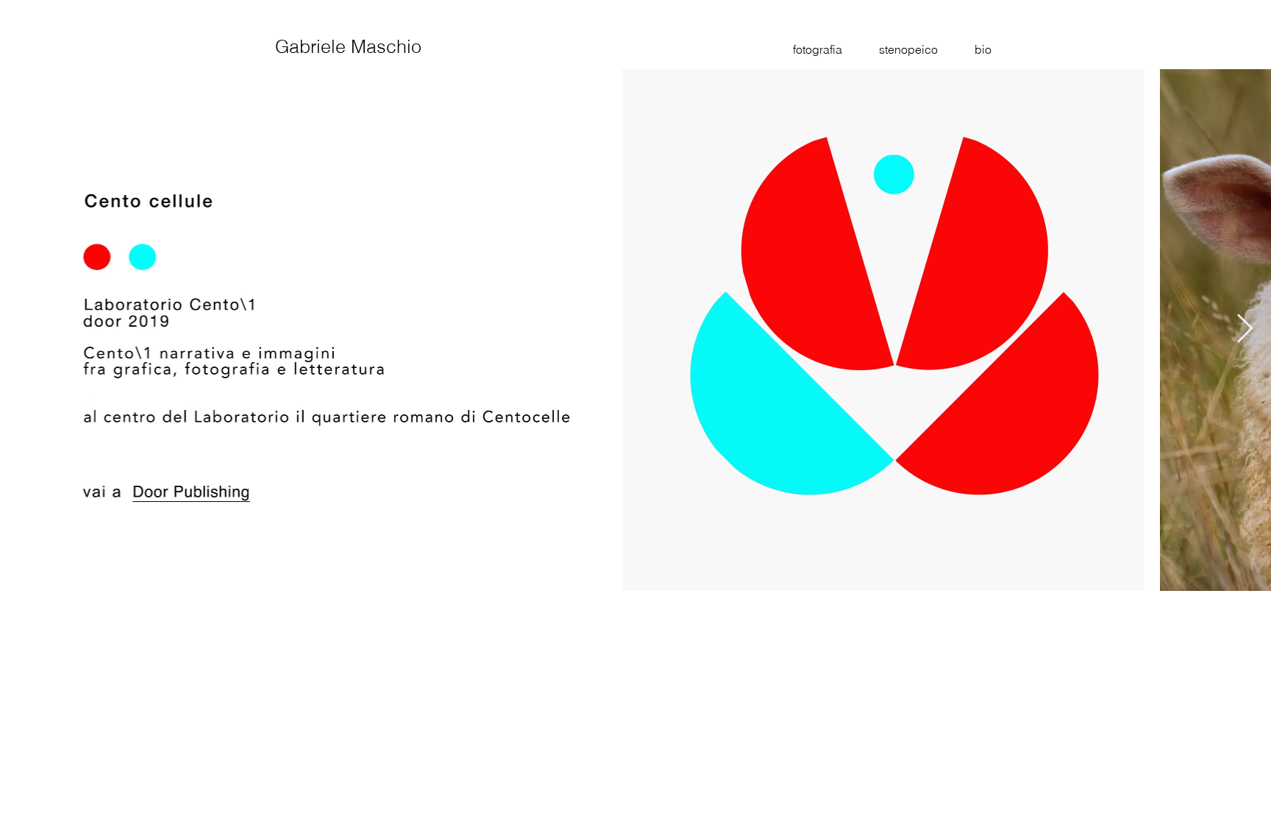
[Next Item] (1245, 329)
